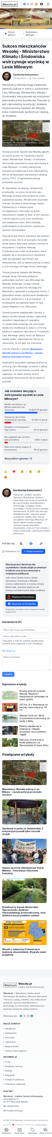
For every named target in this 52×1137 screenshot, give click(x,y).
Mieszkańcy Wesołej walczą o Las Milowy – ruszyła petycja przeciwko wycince (22, 353)
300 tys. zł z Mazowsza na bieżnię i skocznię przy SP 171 (33, 707)
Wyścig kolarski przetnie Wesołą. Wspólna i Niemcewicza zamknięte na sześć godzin (33, 695)
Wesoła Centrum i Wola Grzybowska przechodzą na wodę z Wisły (34, 718)
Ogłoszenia (10, 1042)
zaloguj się (10, 651)
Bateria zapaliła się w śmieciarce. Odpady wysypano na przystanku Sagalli (32, 730)
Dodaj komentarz (34, 551)
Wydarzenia (10, 1033)
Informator (10, 1037)
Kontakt (8, 1071)
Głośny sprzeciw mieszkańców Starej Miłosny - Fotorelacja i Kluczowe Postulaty (23, 870)
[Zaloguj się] (41, 4)
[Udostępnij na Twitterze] (21, 544)
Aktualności (10, 1028)
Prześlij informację (14, 1110)
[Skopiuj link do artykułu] (41, 544)
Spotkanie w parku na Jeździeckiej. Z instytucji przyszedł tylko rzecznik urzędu (22, 831)
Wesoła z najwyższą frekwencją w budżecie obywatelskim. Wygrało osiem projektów (24, 952)
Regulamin (10, 1075)
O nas (8, 1062)
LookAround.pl (41, 1125)
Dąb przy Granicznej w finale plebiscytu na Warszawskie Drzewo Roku (33, 742)
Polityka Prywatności (14, 1079)
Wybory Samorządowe (15, 1051)
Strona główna (11, 33)
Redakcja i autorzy (13, 1066)
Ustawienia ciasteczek (15, 1084)
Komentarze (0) (13, 551)
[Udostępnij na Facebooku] (31, 544)
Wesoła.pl (19, 1120)
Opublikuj (8, 674)
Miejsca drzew (12, 1046)
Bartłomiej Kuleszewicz (26, 74)
